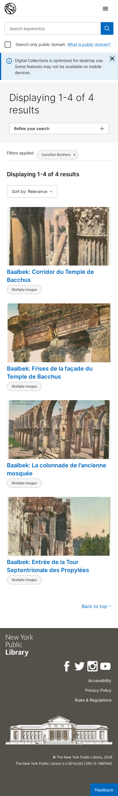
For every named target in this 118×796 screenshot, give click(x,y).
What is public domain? (89, 44)
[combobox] (53, 28)
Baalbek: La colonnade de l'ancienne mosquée (56, 469)
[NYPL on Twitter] (80, 667)
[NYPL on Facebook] (67, 667)
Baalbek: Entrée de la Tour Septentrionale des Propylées (48, 566)
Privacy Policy (98, 690)
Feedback (104, 789)
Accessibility (99, 680)
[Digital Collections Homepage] (10, 8)
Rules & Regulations (93, 700)
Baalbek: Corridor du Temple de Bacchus (50, 275)
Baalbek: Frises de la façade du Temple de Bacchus (50, 372)
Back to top (94, 606)
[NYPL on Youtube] (105, 667)
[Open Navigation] (105, 8)
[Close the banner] (112, 58)
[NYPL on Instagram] (93, 667)
